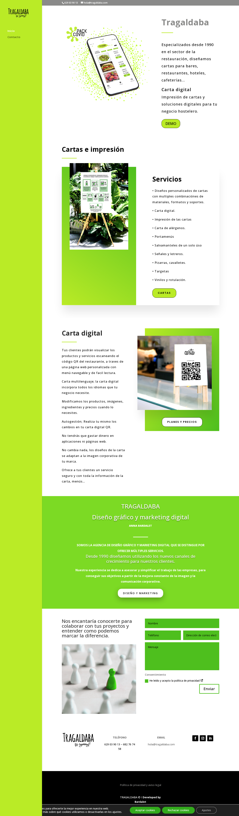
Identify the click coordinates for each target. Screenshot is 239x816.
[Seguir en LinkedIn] (210, 738)
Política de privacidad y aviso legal (140, 785)
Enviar (209, 688)
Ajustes (206, 810)
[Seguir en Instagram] (203, 738)
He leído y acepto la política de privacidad (174, 680)
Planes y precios (182, 422)
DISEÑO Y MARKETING (140, 593)
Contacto (13, 37)
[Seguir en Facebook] (195, 738)
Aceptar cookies (145, 810)
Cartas (164, 293)
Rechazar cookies (178, 810)
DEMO (170, 123)
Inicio (11, 31)
